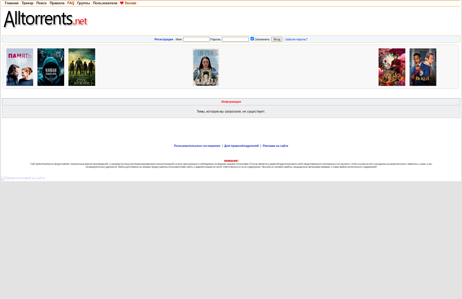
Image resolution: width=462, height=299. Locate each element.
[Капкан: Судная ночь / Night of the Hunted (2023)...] (52, 66)
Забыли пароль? (296, 39)
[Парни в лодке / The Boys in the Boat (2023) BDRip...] (238, 66)
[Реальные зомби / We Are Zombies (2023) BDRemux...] (331, 66)
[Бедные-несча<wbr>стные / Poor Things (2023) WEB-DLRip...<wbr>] (207, 66)
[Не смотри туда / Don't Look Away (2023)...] (176, 66)
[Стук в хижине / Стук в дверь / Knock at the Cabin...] (83, 66)
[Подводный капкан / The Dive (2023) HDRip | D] (300, 66)
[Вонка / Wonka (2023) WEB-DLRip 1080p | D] (393, 66)
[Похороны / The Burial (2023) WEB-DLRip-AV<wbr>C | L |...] (424, 66)
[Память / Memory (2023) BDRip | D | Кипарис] (21, 66)
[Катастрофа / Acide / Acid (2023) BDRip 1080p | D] (362, 66)
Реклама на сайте (275, 145)
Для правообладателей (241, 145)
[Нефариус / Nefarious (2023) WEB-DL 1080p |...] (269, 66)
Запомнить (262, 39)
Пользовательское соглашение (197, 145)
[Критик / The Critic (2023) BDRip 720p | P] (114, 66)
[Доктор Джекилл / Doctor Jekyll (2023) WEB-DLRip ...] (145, 66)
